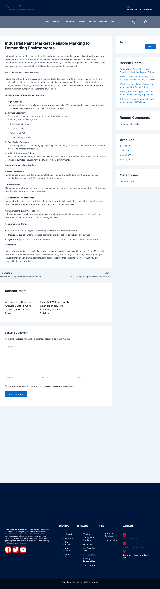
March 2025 (125, 155)
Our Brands (70, 22)
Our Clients (82, 22)
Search (123, 42)
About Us (92, 22)
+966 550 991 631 (12, 9)
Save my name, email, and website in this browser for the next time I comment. (41, 386)
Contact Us (103, 22)
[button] (146, 22)
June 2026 (125, 146)
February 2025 (127, 159)
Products (56, 22)
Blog (112, 22)
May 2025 (124, 150)
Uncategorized (127, 181)
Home (47, 22)
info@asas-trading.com (26, 9)
